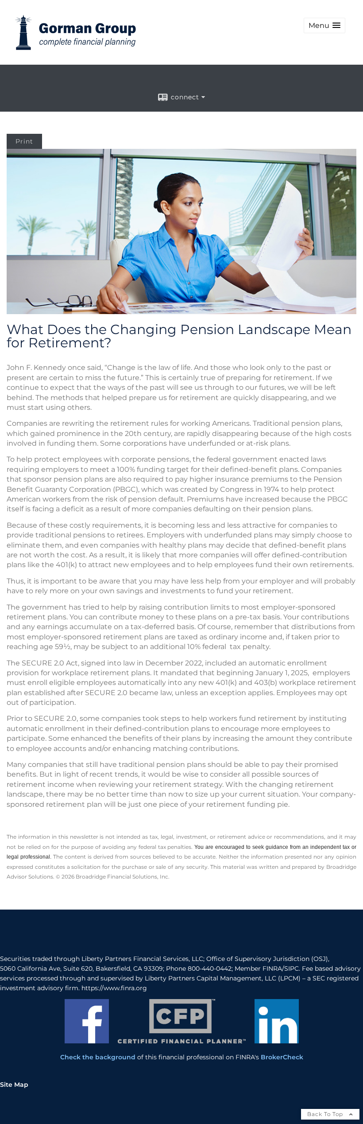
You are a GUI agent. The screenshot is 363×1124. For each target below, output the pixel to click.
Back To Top (326, 1114)
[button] (324, 25)
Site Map (14, 1085)
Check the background (97, 1057)
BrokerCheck (282, 1057)
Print (24, 141)
